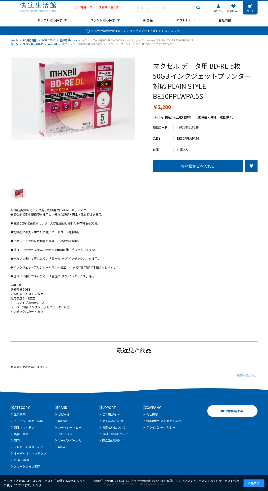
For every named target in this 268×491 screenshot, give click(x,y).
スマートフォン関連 (27, 466)
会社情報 (224, 20)
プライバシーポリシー (160, 427)
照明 (17, 440)
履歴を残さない (247, 375)
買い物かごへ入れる (198, 166)
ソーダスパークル (69, 440)
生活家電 (20, 414)
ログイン (218, 10)
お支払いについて (114, 427)
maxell (62, 447)
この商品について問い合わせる (205, 179)
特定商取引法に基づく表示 (163, 421)
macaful (63, 421)
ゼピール (64, 414)
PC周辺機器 (21, 460)
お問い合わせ (235, 411)
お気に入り (233, 10)
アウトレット (185, 20)
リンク (37, 485)
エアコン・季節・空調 (28, 421)
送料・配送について (115, 434)
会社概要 (152, 414)
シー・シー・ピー (69, 427)
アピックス (65, 434)
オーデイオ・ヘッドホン (30, 453)
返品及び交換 (111, 440)
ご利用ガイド (111, 414)
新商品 (148, 20)
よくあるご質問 (112, 421)
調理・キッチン (24, 427)
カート (250, 10)
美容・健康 (21, 434)
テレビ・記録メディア (28, 447)
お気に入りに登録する (251, 166)
